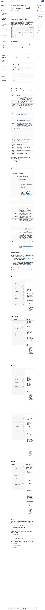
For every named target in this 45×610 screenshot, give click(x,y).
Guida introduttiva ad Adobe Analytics (4, 19)
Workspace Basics (17, 11)
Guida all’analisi (23, 5)
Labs (2, 82)
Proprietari (39, 27)
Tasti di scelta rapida (5, 45)
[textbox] (4, 8)
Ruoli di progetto (27, 129)
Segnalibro (38, 11)
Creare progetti (15, 543)
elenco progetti (20, 522)
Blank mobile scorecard (28, 53)
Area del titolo (39, 14)
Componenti (3, 55)
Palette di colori (4, 47)
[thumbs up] (23, 608)
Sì (38, 8)
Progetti (3, 27)
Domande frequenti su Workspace (4, 72)
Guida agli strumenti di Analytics (5, 14)
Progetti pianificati (29, 194)
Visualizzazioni (4, 57)
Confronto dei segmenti (5, 66)
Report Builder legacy (3, 77)
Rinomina (19, 79)
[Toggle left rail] (8, 3)
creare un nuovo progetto (26, 64)
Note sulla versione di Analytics (4, 16)
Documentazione (13, 5)
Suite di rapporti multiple (5, 43)
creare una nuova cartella (26, 67)
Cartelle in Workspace (4, 41)
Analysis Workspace (4, 22)
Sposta (19, 82)
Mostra (14, 58)
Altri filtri (39, 30)
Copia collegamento (42, 11)
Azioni (30, 99)
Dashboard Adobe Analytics (4, 81)
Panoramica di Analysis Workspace (5, 25)
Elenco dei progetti (28, 264)
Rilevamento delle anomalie (4, 68)
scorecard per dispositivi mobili (21, 114)
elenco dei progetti (25, 256)
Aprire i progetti (15, 547)
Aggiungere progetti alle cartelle (24, 239)
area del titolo (26, 258)
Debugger (4, 51)
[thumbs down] (25, 608)
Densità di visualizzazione (4, 49)
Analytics (18, 5)
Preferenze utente (4, 70)
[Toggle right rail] (37, 3)
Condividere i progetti (20, 126)
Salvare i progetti (5, 37)
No (40, 8)
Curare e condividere (3, 61)
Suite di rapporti (39, 25)
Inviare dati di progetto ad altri (25, 120)
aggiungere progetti (25, 73)
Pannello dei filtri (39, 21)
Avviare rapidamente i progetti (17, 545)
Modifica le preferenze (21, 69)
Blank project (23, 53)
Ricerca (38, 32)
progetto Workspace (25, 105)
